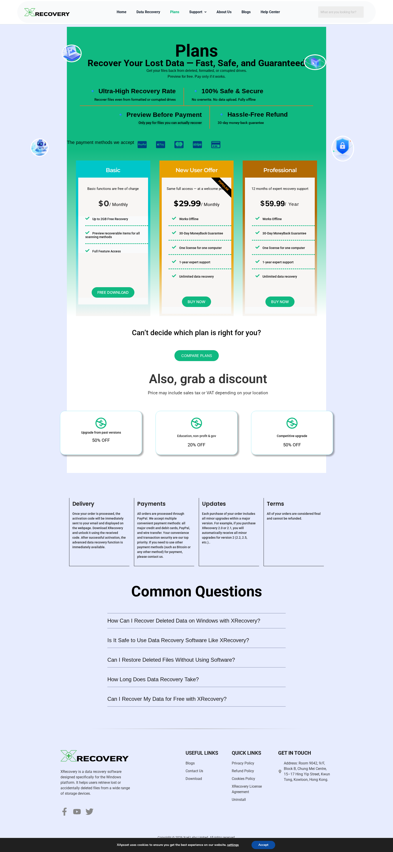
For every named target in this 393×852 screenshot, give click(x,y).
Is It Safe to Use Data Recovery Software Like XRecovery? (178, 640)
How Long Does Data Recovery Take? (153, 679)
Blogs (246, 12)
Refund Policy (243, 771)
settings (233, 845)
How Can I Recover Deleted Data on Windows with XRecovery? (183, 621)
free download (113, 292)
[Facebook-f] (64, 812)
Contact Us (194, 771)
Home (121, 12)
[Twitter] (89, 812)
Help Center (270, 12)
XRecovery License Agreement (247, 789)
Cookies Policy (243, 779)
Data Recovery (148, 12)
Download (194, 779)
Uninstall (239, 799)
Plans (174, 12)
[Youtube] (77, 812)
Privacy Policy (243, 763)
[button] (196, 620)
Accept (263, 845)
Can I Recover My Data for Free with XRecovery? (167, 699)
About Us (224, 12)
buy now (196, 301)
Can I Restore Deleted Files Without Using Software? (171, 660)
